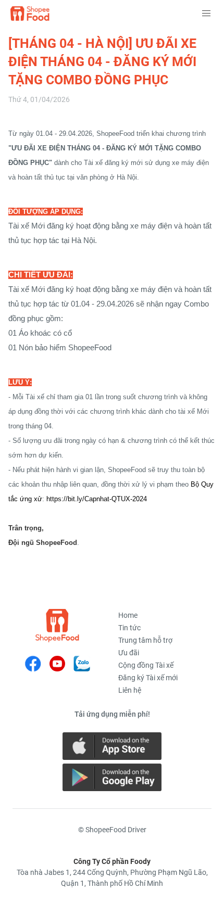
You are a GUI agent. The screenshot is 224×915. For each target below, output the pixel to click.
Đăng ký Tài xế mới (148, 677)
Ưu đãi (128, 653)
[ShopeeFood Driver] (57, 625)
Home (128, 615)
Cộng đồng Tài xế (145, 665)
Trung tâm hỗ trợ (145, 640)
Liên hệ (129, 690)
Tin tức (129, 628)
